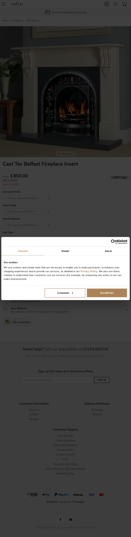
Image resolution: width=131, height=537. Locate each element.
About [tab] (108, 251)
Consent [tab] (22, 251)
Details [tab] (65, 251)
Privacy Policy (89, 271)
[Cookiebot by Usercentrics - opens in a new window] (113, 241)
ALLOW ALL (107, 292)
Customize (63, 292)
